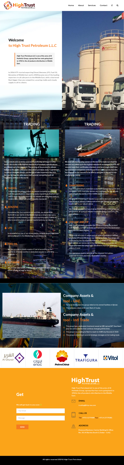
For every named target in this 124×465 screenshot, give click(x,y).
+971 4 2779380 (88, 418)
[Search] (117, 5)
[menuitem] (71, 5)
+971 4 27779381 (105, 418)
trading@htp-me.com (87, 405)
